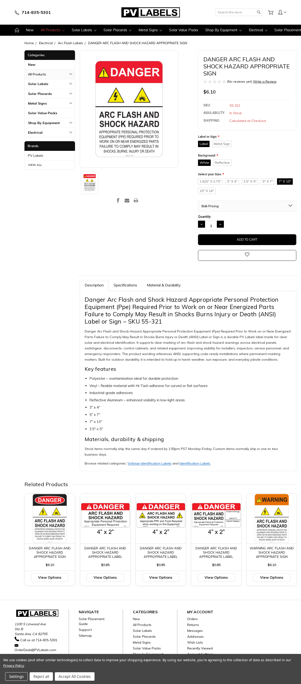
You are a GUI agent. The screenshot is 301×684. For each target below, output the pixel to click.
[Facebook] (118, 200)
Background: (208, 155)
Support (85, 630)
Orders (192, 619)
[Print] (135, 200)
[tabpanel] (50, 539)
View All (35, 165)
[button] (282, 12)
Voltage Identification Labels (149, 463)
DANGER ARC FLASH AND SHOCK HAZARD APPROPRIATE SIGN (50, 552)
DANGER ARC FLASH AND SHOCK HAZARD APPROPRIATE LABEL (105, 552)
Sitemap (85, 635)
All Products (51, 30)
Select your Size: (211, 174)
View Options (49, 577)
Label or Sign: (208, 137)
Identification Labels (194, 463)
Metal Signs (149, 30)
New (30, 30)
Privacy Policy (13, 665)
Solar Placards (115, 30)
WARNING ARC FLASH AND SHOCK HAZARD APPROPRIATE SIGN (272, 552)
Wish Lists (195, 642)
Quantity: (204, 217)
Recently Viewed (200, 648)
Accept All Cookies (75, 676)
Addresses (195, 636)
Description (94, 285)
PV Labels (35, 155)
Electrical (256, 30)
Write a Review (265, 81)
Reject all (41, 676)
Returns (193, 625)
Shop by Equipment (221, 30)
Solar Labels (82, 30)
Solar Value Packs (183, 30)
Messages (195, 631)
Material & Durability (164, 285)
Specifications (125, 285)
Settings (16, 676)
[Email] (127, 200)
